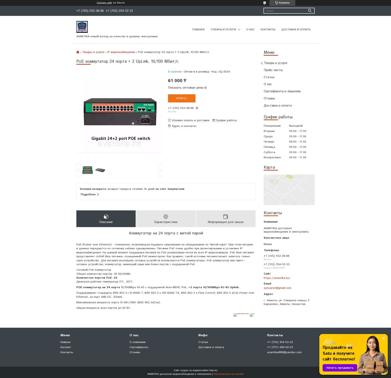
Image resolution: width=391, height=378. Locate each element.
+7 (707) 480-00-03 (280, 347)
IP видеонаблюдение (121, 52)
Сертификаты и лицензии (282, 91)
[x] (252, 313)
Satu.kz (213, 370)
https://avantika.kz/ (277, 278)
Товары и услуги (223, 30)
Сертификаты (139, 347)
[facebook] (241, 313)
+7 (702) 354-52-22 (280, 342)
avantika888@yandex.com (284, 352)
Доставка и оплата (296, 30)
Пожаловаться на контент (229, 374)
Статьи (269, 77)
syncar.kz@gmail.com (277, 288)
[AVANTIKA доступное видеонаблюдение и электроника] (82, 27)
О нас (250, 30)
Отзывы (269, 98)
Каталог (65, 347)
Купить (181, 98)
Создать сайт (104, 2)
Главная (198, 30)
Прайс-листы (273, 70)
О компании (138, 342)
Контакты (268, 30)
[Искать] (309, 10)
